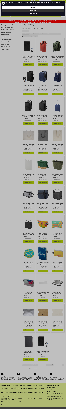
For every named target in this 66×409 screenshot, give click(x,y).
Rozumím (33, 7)
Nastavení (33, 10)
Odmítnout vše (33, 13)
